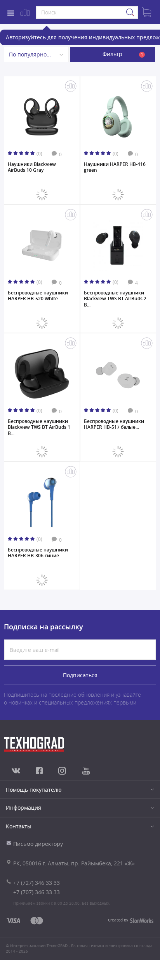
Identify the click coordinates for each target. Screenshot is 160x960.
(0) (39, 153)
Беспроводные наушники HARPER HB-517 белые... (114, 424)
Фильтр (123, 54)
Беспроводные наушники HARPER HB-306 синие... (38, 553)
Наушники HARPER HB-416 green (115, 167)
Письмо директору (38, 843)
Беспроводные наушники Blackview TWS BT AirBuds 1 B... (39, 427)
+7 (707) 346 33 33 (36, 892)
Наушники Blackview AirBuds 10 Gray (32, 167)
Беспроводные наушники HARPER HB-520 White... (38, 296)
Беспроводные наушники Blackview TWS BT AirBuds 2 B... (115, 298)
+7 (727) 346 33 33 (36, 882)
